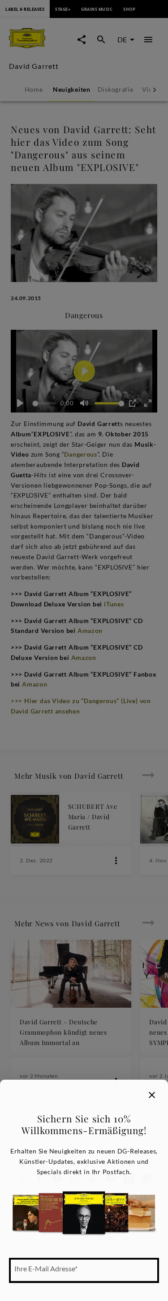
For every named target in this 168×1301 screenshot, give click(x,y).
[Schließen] (152, 1095)
